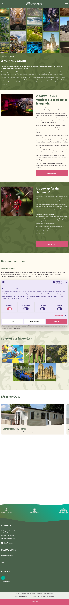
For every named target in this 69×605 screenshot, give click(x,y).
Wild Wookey (52, 244)
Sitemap (15, 596)
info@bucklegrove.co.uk (8, 538)
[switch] (26, 308)
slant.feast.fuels (8, 543)
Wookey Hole (52, 173)
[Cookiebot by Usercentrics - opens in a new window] (54, 282)
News (2, 562)
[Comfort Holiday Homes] (32, 415)
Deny (12, 321)
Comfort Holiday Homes (14, 428)
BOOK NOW (34, 602)
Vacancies (4, 559)
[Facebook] (3, 578)
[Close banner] (66, 282)
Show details (59, 315)
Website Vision (48, 594)
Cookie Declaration (35, 596)
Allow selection (34, 321)
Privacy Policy (23, 596)
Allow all (56, 321)
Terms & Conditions (7, 555)
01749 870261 (5, 581)
